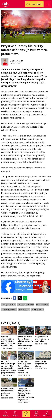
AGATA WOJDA (24, 309)
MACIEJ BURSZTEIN (8, 304)
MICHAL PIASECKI (42, 304)
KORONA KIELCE (38, 309)
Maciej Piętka (16, 60)
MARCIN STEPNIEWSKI (26, 304)
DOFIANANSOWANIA (9, 309)
